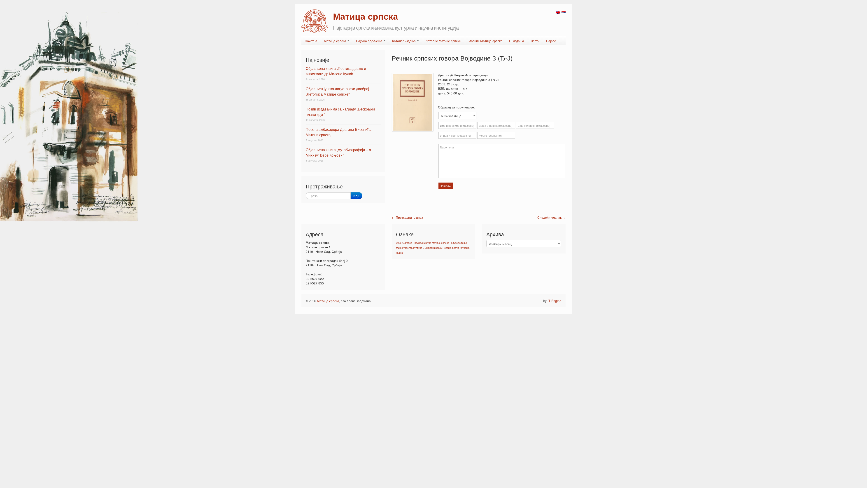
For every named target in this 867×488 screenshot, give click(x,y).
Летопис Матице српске (443, 40)
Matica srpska (314, 21)
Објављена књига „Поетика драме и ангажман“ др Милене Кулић (336, 71)
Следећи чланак (551, 217)
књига (399, 252)
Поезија (447, 247)
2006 (398, 242)
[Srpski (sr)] (564, 12)
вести (455, 247)
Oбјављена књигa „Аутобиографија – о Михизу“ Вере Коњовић (338, 152)
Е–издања (516, 40)
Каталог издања (404, 40)
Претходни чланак (407, 217)
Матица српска (335, 40)
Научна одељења (369, 40)
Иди (356, 195)
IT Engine (554, 300)
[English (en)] (558, 12)
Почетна (311, 40)
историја (464, 247)
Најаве (551, 40)
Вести (535, 40)
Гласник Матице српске (485, 40)
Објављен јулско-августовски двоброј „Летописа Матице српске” (337, 91)
